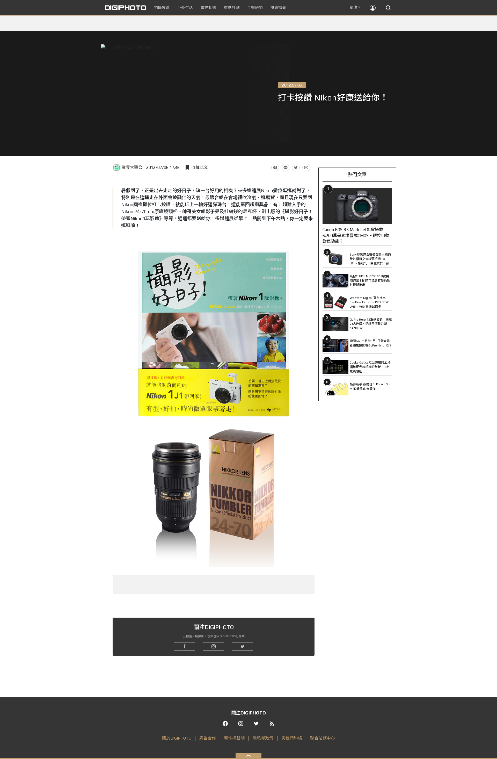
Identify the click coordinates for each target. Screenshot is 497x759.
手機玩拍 (255, 7)
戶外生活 (185, 7)
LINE (285, 167)
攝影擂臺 (278, 7)
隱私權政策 (263, 738)
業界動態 (208, 7)
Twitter (296, 167)
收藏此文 (199, 167)
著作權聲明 (234, 738)
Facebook (275, 167)
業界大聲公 (132, 167)
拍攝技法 (162, 7)
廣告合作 (207, 738)
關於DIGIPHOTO (176, 738)
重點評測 (231, 7)
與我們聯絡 (291, 738)
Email (306, 167)
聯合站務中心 (322, 738)
